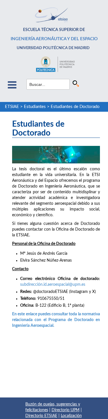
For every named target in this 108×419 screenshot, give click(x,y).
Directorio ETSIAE (41, 416)
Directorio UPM (65, 410)
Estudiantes (35, 107)
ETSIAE (12, 107)
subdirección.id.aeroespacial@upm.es (52, 285)
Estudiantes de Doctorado (75, 107)
